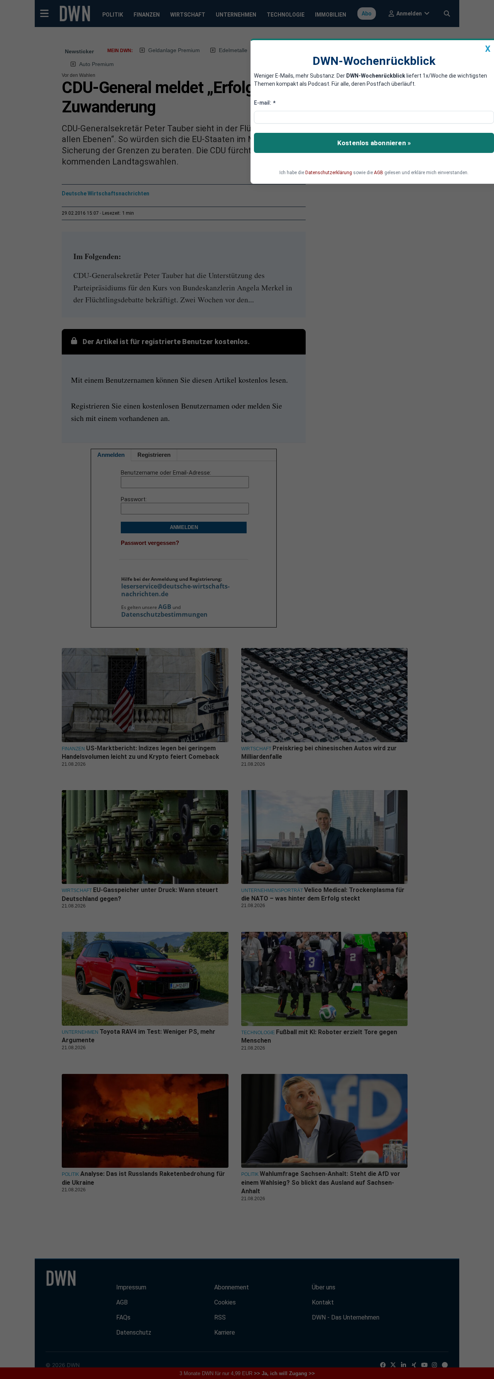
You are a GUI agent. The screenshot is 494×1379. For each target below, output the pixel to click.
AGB (378, 172)
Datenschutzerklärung (328, 172)
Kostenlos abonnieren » (374, 143)
